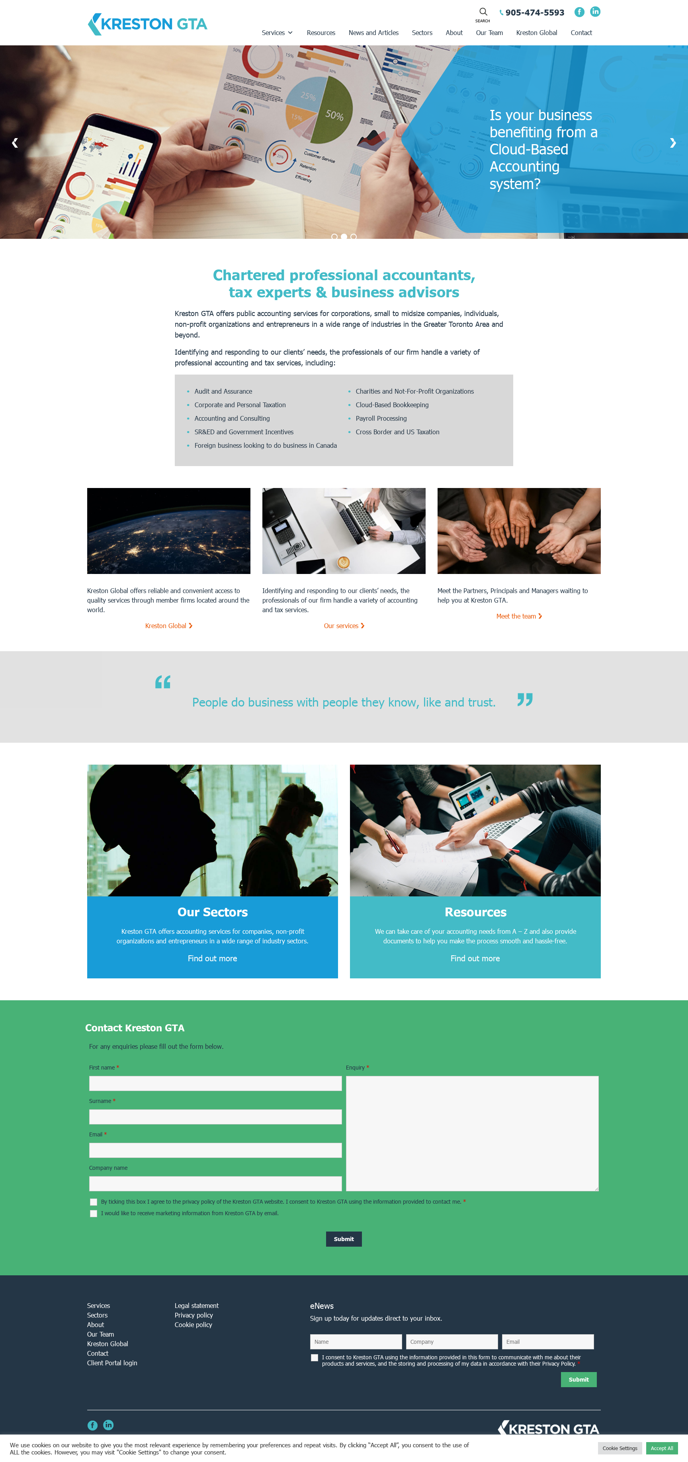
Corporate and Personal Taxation (240, 404)
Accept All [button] (662, 1448)
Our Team (489, 32)
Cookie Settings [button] (620, 1448)
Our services (341, 625)
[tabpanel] (344, 147)
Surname (102, 1101)
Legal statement (197, 1305)
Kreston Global (536, 32)
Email (98, 1134)
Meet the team (516, 616)
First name (104, 1067)
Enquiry (357, 1067)
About (454, 32)
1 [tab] (334, 237)
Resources (321, 32)
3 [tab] (353, 237)
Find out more (212, 958)
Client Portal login (112, 1362)
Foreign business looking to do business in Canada (266, 445)
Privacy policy (194, 1315)
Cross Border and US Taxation (398, 431)
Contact (581, 32)
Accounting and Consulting (232, 418)
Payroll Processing (381, 418)
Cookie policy (193, 1324)
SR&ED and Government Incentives (244, 431)
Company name (108, 1168)
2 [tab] (344, 237)
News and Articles (374, 32)
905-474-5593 (535, 12)
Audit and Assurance (223, 391)
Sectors (422, 32)
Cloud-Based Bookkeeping (392, 404)
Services (273, 32)
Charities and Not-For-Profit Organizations (415, 391)
